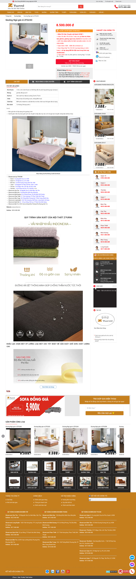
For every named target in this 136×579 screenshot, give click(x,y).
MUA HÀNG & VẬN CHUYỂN (45, 82)
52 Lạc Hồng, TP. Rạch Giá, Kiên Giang (29, 532)
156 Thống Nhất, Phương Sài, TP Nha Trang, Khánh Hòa (34, 198)
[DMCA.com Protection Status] (111, 572)
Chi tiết (17, 82)
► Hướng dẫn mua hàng (68, 499)
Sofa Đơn (121, 488)
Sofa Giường (50, 488)
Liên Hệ (101, 12)
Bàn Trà (103, 472)
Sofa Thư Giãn (14, 488)
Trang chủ (8, 16)
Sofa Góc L (67, 488)
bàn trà (67, 55)
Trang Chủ (10, 12)
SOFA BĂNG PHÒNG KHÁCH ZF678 (104, 84)
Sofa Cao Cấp (32, 488)
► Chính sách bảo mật (39, 505)
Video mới (99, 286)
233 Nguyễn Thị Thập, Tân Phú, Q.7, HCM (103, 558)
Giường (44, 12)
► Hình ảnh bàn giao (11, 502)
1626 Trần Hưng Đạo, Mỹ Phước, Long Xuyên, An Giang (35, 200)
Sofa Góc (83, 12)
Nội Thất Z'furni (99, 499)
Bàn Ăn (19, 12)
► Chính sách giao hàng (40, 499)
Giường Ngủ (17, 16)
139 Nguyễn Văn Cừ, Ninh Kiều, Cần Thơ (30, 515)
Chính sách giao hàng (105, 53)
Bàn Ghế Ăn (14, 472)
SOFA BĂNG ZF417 (100, 143)
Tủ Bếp (64, 12)
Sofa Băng (73, 12)
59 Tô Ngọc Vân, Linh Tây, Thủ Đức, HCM (103, 530)
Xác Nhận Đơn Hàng (100, 328)
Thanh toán (118, 1)
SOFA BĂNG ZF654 (100, 113)
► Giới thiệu (9, 499)
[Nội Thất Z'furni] (15, 6)
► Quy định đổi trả (66, 502)
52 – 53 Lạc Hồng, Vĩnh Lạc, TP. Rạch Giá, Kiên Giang (33, 202)
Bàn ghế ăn (73, 55)
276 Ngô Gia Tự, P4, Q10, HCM (101, 551)
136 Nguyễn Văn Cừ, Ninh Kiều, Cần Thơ (30, 190)
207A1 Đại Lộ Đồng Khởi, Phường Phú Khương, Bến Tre (33, 204)
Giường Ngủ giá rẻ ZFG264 (42, 426)
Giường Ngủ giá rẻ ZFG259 (99, 426)
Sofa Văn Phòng (103, 488)
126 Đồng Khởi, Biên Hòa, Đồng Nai (29, 192)
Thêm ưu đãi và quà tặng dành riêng (74, 62)
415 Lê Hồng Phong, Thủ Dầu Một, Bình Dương (33, 194)
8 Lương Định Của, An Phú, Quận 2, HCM (103, 515)
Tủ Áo (36, 12)
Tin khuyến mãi (109, 1)
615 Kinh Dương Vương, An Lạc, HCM (103, 522)
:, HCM (23, 188)
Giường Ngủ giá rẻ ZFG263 (14, 426)
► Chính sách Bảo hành (68, 505)
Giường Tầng (54, 12)
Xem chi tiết (110, 109)
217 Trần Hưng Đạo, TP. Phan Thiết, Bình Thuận (32, 196)
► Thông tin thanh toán (40, 502)
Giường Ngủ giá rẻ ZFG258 (70, 426)
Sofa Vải (85, 488)
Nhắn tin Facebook (104, 57)
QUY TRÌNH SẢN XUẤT (74, 82)
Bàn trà (28, 12)
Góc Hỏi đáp (99, 1)
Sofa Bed (92, 12)
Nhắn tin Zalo (102, 60)
